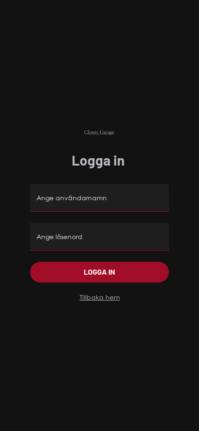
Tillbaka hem (100, 297)
